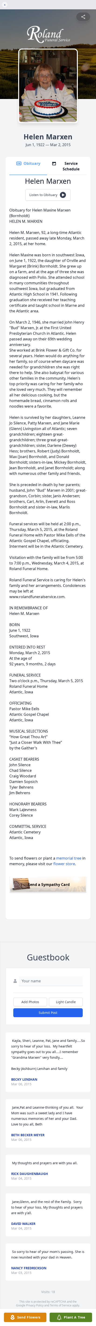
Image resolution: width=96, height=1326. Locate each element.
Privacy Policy (35, 1305)
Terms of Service (61, 1305)
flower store (64, 863)
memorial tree (68, 858)
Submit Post (48, 1012)
